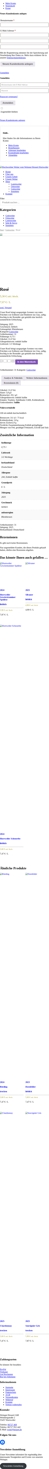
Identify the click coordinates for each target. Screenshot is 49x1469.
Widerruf (9, 1400)
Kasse (8, 8)
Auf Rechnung (6, 1374)
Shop (7, 181)
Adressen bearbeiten (17, 150)
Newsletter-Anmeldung (13, 1466)
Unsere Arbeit (11, 176)
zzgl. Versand (6, 307)
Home (8, 172)
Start (2, 230)
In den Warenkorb (26, 362)
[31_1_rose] (24, 257)
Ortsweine (15, 186)
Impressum (10, 1390)
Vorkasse (4, 1372)
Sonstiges (15, 191)
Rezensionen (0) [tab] (11, 383)
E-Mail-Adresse (8, 31)
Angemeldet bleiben (9, 112)
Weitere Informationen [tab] (36, 378)
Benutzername (7, 20)
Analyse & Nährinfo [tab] (13, 378)
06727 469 (12, 1425)
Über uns (9, 174)
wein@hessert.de (14, 1429)
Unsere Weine (11, 179)
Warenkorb (10, 6)
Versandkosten (11, 1397)
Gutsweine (15, 189)
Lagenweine (16, 184)
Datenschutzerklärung (16, 58)
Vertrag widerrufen (13, 1404)
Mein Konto (10, 3)
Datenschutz (10, 1392)
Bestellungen (13, 148)
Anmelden (4, 73)
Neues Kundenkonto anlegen (12, 120)
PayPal (3, 1369)
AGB (7, 1395)
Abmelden (12, 155)
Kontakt (8, 194)
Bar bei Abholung (7, 1377)
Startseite (9, 1387)
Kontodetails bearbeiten (18, 153)
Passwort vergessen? (9, 96)
